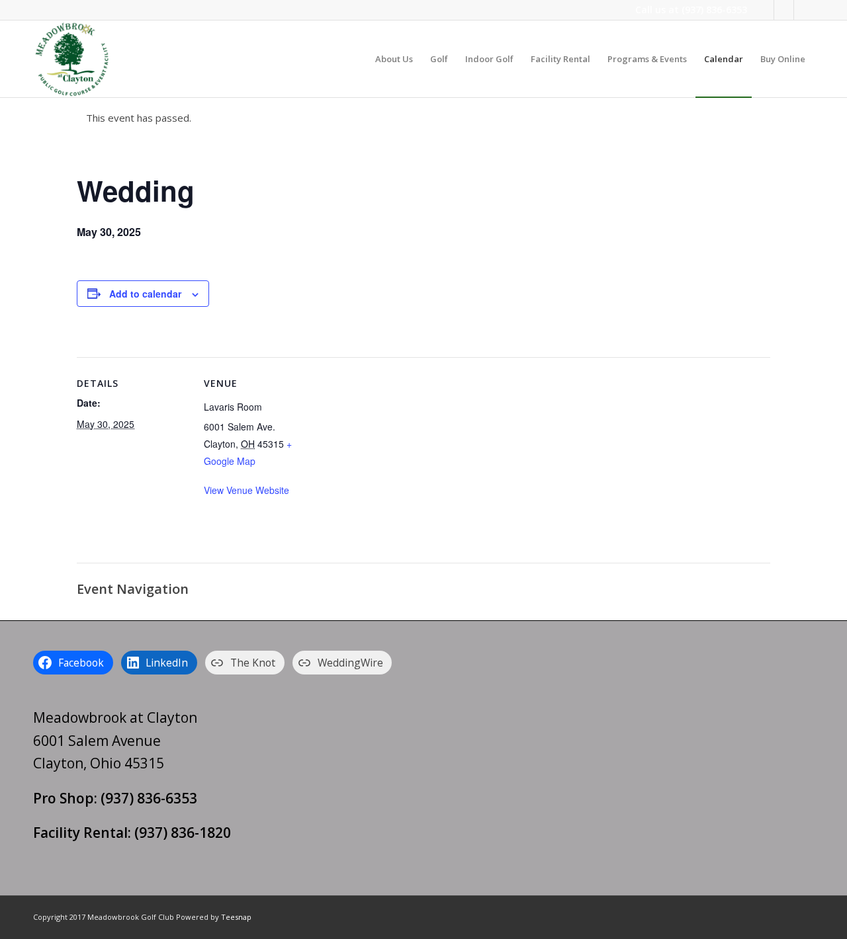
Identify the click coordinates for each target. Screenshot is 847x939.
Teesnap (236, 917)
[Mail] (804, 10)
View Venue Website (246, 490)
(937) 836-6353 (714, 9)
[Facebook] (764, 10)
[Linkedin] (783, 10)
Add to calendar (145, 293)
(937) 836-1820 (182, 832)
